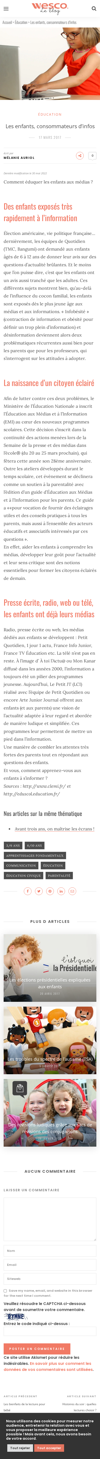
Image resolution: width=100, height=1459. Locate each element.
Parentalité (59, 875)
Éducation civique (23, 875)
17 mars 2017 (50, 137)
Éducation (21, 22)
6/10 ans (34, 845)
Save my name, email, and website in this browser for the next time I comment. (48, 1293)
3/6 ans (13, 845)
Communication (21, 865)
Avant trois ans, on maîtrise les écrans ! (54, 829)
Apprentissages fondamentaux (35, 855)
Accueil (7, 22)
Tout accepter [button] (49, 1448)
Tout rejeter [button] (20, 1448)
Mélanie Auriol (19, 157)
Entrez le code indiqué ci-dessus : (37, 1323)
